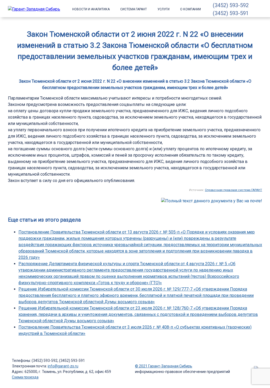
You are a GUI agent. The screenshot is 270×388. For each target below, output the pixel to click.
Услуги (163, 9)
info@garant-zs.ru (63, 366)
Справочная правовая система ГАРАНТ (233, 190)
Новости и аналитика (91, 9)
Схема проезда (25, 377)
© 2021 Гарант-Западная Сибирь (163, 366)
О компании (190, 9)
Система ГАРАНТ (133, 9)
